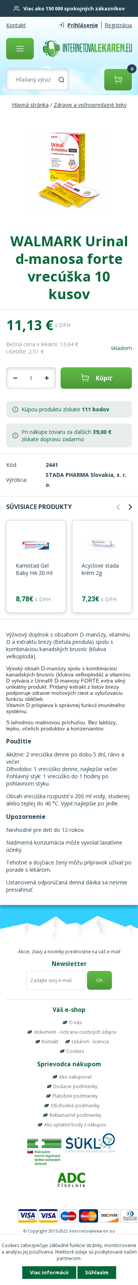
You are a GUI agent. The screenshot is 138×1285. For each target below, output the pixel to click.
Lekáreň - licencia (90, 1041)
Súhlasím (96, 1272)
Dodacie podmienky (75, 1086)
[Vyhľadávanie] (61, 79)
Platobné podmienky (75, 1096)
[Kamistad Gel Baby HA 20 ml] (36, 546)
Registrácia (118, 25)
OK (99, 980)
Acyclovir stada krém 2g (100, 569)
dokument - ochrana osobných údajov (75, 1032)
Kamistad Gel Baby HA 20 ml (34, 569)
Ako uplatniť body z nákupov (75, 1124)
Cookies (75, 1051)
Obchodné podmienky (75, 1105)
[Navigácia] (20, 48)
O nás (75, 1022)
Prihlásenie (82, 25)
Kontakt (16, 25)
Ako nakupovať (75, 1077)
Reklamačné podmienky (75, 1115)
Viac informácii (49, 1272)
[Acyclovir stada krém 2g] (102, 546)
